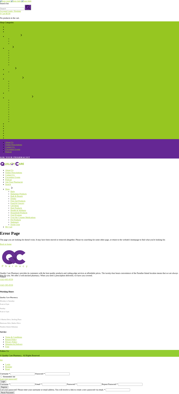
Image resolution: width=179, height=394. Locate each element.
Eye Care (14, 83)
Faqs (7, 346)
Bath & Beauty (11, 32)
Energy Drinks (16, 53)
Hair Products (11, 74)
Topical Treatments (18, 117)
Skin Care (14, 91)
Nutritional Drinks (18, 55)
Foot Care (14, 86)
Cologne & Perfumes (19, 72)
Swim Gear (10, 135)
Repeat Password (110, 384)
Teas (12, 65)
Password (40, 374)
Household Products (13, 128)
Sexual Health (16, 88)
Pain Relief (15, 107)
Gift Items (9, 69)
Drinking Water (16, 50)
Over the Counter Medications (17, 98)
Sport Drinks (15, 62)
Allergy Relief (16, 105)
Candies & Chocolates (19, 43)
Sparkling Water (17, 60)
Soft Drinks (15, 58)
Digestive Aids (16, 112)
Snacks (13, 39)
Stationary (9, 133)
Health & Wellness (13, 79)
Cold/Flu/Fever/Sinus (19, 100)
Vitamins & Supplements (15, 124)
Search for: (4, 3)
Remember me (9, 377)
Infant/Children (16, 109)
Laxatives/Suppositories (20, 114)
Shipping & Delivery (14, 344)
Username (5, 374)
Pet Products (10, 131)
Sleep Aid (14, 121)
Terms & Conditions (13, 337)
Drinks (8, 48)
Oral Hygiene (11, 93)
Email (38, 384)
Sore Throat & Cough (19, 102)
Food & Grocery (12, 36)
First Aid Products (12, 126)
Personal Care (16, 81)
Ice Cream (14, 41)
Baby (7, 27)
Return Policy (11, 339)
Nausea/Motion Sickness (20, 119)
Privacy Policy (11, 342)
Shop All (9, 138)
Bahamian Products (13, 29)
